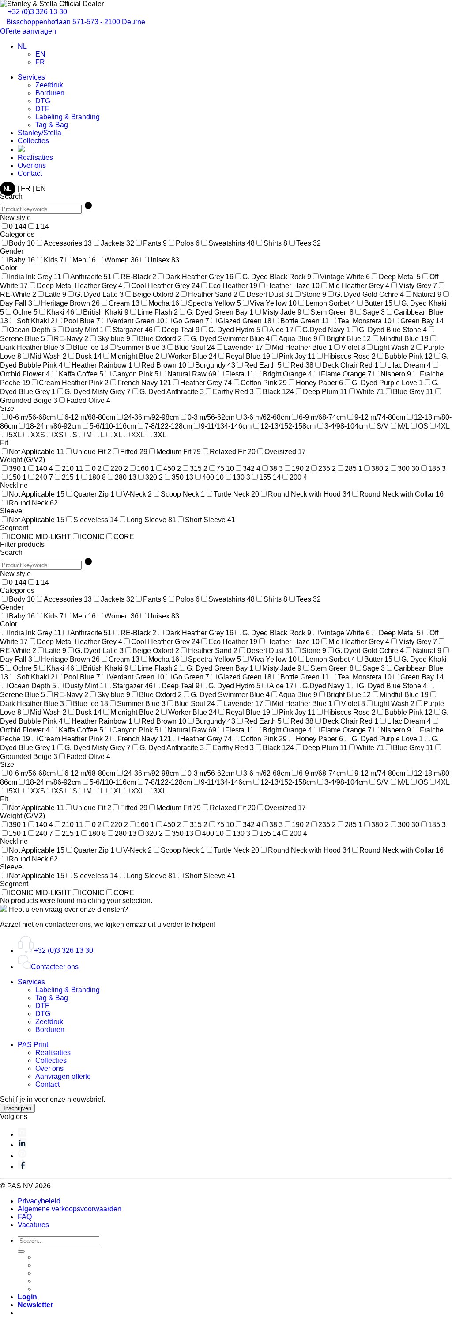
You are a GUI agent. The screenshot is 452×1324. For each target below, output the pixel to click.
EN (41, 188)
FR (25, 188)
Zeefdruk (49, 85)
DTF (42, 109)
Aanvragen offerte (63, 1076)
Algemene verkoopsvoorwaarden (69, 1209)
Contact (30, 173)
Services (31, 77)
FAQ (25, 1217)
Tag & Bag (51, 125)
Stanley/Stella (39, 133)
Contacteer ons (55, 967)
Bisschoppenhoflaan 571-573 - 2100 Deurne (75, 22)
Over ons (32, 165)
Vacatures (33, 1225)
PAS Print (33, 1044)
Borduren (49, 93)
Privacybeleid (39, 1201)
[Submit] (21, 1251)
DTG (42, 101)
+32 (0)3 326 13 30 (36, 11)
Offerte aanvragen (29, 31)
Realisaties (35, 157)
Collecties (33, 140)
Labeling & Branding (67, 117)
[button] (35, 1305)
